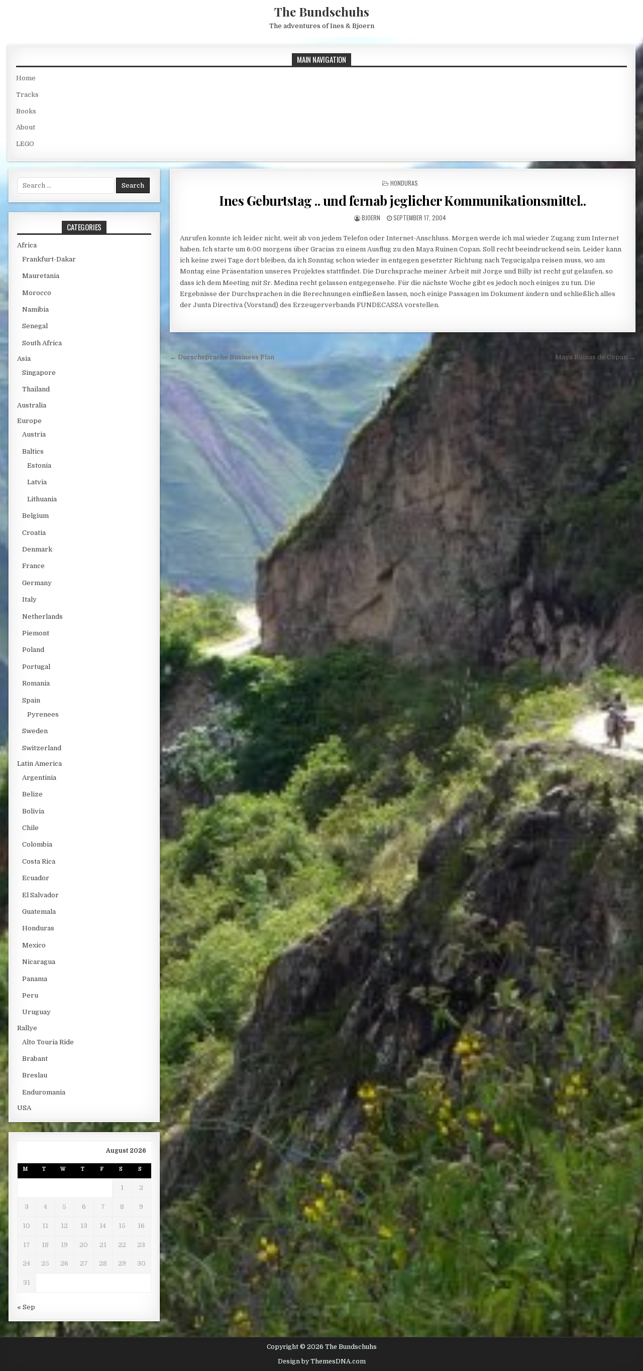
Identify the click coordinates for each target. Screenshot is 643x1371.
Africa (27, 245)
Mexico (34, 945)
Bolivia (33, 811)
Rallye (27, 1028)
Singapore (39, 372)
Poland (33, 649)
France (33, 566)
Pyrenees (43, 714)
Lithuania (42, 499)
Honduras (404, 183)
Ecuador (35, 878)
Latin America (39, 763)
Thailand (36, 389)
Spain (31, 700)
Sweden (35, 731)
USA (24, 1108)
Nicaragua (38, 962)
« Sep (26, 1307)
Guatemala (39, 911)
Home (26, 78)
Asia (24, 358)
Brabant (35, 1058)
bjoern (371, 217)
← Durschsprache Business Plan (222, 357)
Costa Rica (38, 861)
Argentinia (39, 777)
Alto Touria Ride (48, 1042)
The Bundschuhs (321, 12)
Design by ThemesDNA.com (322, 1361)
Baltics (33, 451)
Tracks (27, 94)
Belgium (35, 515)
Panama (34, 979)
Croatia (34, 532)
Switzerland (41, 748)
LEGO (25, 144)
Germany (37, 583)
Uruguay (36, 1012)
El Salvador (40, 895)
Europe (29, 421)
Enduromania (43, 1092)
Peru (30, 995)
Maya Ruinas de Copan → (595, 357)
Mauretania (40, 276)
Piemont (35, 633)
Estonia (39, 465)
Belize (32, 794)
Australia (31, 405)
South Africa (42, 343)
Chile (30, 828)
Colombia (37, 844)
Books (26, 111)
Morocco (36, 293)
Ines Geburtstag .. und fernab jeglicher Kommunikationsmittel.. (402, 200)
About (25, 127)
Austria (34, 434)
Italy (29, 599)
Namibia (35, 309)
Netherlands (42, 616)
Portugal (36, 666)
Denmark (37, 549)
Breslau (34, 1075)
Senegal (35, 326)
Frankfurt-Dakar (49, 259)
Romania (36, 683)
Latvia (37, 482)
